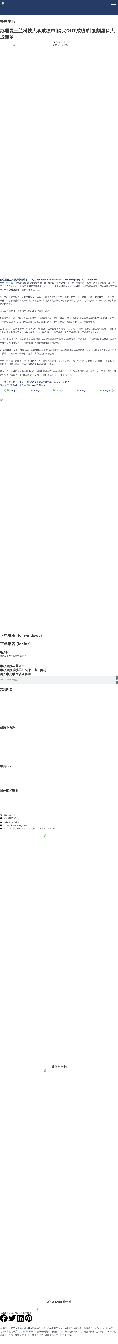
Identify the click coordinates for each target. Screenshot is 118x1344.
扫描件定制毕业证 (8, 713)
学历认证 (6, 766)
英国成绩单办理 (7, 735)
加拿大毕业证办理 (8, 700)
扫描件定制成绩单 (8, 752)
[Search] (117, 680)
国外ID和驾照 (9, 790)
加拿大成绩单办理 (8, 738)
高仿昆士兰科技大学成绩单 (13, 656)
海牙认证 (4, 780)
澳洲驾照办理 (6, 804)
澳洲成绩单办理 (7, 741)
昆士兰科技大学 (7, 283)
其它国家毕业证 (7, 717)
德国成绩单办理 (7, 745)
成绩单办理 (7, 727)
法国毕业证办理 (7, 710)
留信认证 (4, 773)
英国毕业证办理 (7, 696)
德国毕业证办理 (7, 707)
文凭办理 (6, 689)
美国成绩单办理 (7, 731)
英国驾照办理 (6, 801)
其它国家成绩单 (7, 755)
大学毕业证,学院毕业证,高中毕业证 (16, 1313)
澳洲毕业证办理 (7, 703)
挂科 (28, 1328)
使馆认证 (4, 776)
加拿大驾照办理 (7, 798)
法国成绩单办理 (7, 748)
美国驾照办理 (6, 794)
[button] (5, 390)
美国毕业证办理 (7, 693)
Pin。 (71, 1335)
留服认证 (4, 770)
